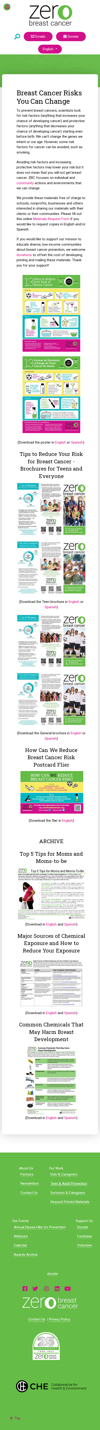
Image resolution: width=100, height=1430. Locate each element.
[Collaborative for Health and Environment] (50, 1386)
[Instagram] (46, 1288)
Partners (26, 1174)
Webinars (21, 1236)
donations (24, 255)
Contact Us (29, 1193)
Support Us (84, 1221)
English (48, 49)
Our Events (20, 1221)
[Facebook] (25, 1288)
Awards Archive (26, 1255)
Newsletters (29, 1183)
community (25, 183)
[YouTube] (67, 1288)
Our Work (56, 1168)
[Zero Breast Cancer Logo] (50, 1303)
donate (52, 1274)
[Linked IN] (57, 1288)
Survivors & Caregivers (67, 1193)
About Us (26, 1168)
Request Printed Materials (70, 1202)
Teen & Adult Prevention (68, 1183)
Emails (39, 36)
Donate (73, 36)
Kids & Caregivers (63, 1174)
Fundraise (84, 1236)
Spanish (77, 442)
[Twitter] (35, 1288)
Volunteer (84, 1245)
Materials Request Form (51, 219)
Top (16, 1418)
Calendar (20, 1245)
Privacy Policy (59, 1319)
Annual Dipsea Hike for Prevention (40, 1227)
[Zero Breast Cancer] (50, 15)
